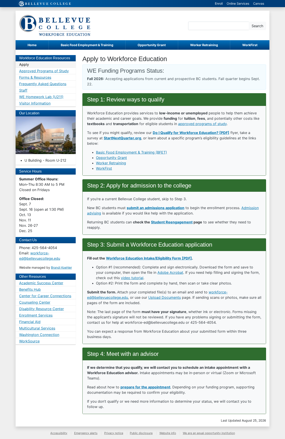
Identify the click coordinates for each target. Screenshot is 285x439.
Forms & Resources (35, 77)
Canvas (258, 3)
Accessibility (58, 433)
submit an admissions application (155, 208)
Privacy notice (113, 433)
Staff (23, 90)
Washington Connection (39, 334)
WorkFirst (249, 45)
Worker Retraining (204, 45)
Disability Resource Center (41, 309)
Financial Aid (30, 321)
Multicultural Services (37, 328)
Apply (24, 64)
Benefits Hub (30, 289)
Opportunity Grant (152, 45)
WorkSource (29, 341)
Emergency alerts (86, 433)
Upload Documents (164, 297)
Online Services (238, 3)
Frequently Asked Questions (42, 84)
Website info (167, 433)
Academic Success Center (41, 283)
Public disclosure (141, 433)
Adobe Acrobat (170, 272)
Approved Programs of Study (44, 71)
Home (32, 45)
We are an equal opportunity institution (209, 433)
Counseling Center (34, 302)
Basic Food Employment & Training (87, 45)
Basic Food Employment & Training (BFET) (131, 152)
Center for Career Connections (45, 296)
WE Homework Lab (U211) (41, 97)
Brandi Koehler (61, 267)
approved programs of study (202, 124)
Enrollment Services (36, 315)
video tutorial (132, 278)
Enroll (219, 3)
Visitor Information (35, 103)
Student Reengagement (172, 222)
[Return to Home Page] (55, 25)
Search (257, 26)
